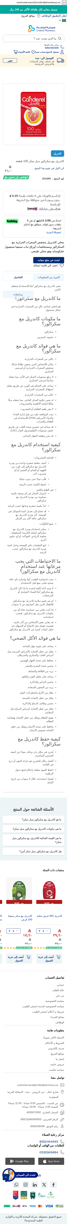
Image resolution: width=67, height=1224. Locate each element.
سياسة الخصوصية (55, 1001)
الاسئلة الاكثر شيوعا (53, 1037)
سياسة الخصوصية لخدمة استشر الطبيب (43, 1006)
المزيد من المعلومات (49, 277)
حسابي (60, 984)
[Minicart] (15, 52)
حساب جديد (40, 52)
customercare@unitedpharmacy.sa (38, 2)
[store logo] (41, 28)
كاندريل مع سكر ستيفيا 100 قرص (20, 917)
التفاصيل (18, 277)
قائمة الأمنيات (24, 52)
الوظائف (46, 15)
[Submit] (59, 37)
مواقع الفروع (28, 15)
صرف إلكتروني (56, 1048)
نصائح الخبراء (57, 1017)
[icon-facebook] (53, 1184)
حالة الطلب (58, 990)
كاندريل (57, 153)
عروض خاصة (57, 1064)
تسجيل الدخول (52, 52)
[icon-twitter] (44, 1184)
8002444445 (48, 1141)
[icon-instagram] (25, 1184)
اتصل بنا (60, 1059)
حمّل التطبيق (59, 15)
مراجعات (18, 294)
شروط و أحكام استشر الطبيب (48, 1011)
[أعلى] (6, 1177)
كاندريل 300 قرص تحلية (49, 915)
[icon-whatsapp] (16, 1184)
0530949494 (48, 1152)
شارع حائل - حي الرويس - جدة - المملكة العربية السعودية (32, 1094)
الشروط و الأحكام (54, 1043)
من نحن (60, 995)
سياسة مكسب (56, 1069)
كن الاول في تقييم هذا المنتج (49, 168)
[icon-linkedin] (34, 1184)
